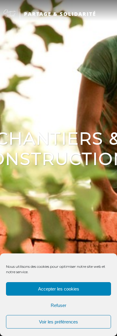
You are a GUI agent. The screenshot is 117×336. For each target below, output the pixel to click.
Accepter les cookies (58, 288)
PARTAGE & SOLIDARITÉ (60, 13)
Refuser (58, 305)
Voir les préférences (58, 321)
